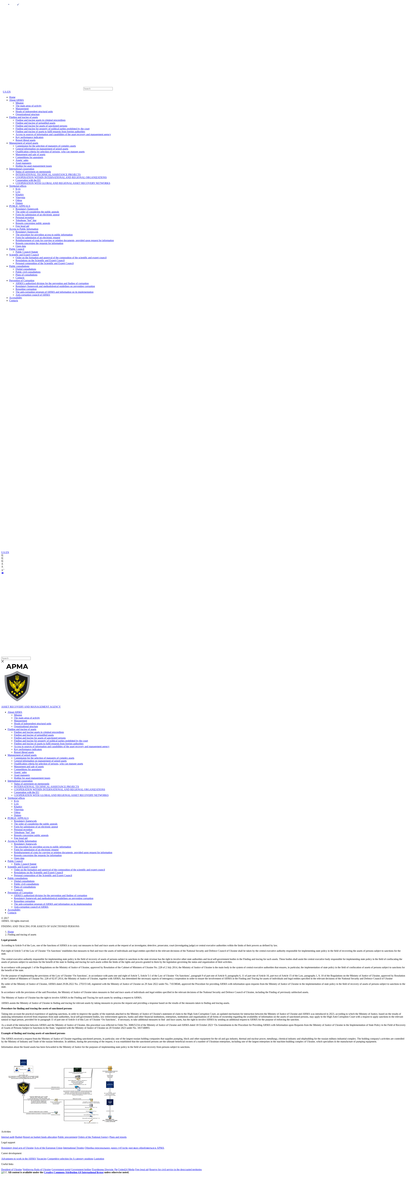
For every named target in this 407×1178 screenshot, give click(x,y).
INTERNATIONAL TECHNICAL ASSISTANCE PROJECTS (48, 174)
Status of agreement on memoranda (33, 171)
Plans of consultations (26, 274)
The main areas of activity (28, 105)
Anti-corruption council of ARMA (33, 294)
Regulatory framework (27, 209)
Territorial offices (17, 186)
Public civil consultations (28, 272)
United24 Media (126, 1169)
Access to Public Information (23, 229)
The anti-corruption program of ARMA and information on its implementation (54, 292)
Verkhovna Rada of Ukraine (37, 1169)
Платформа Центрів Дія (104, 1169)
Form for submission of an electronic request (38, 237)
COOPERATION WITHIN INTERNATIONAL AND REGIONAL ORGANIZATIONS (61, 177)
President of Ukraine (11, 1169)
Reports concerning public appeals (33, 223)
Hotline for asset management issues (34, 166)
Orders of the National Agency (93, 1137)
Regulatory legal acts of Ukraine (17, 1147)
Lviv (18, 191)
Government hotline (81, 1169)
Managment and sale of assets (30, 154)
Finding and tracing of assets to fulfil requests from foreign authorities (50, 131)
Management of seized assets (23, 143)
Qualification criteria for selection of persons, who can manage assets (50, 151)
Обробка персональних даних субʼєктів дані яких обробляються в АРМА (124, 1147)
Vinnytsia (20, 197)
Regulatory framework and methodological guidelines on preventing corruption (55, 286)
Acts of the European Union (48, 1147)
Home (12, 97)
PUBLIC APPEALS (19, 206)
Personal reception (25, 217)
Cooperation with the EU (28, 180)
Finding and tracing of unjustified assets (35, 123)
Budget (18, 1137)
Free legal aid (22, 226)
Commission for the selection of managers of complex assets (46, 146)
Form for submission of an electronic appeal (37, 214)
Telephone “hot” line (26, 220)
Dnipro (19, 203)
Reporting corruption (26, 289)
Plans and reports (118, 1137)
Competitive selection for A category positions (70, 1158)
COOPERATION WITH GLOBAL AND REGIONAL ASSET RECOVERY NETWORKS (63, 183)
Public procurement (67, 1137)
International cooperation (21, 168)
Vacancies (42, 1158)
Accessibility (15, 297)
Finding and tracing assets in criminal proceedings (41, 120)
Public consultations (19, 266)
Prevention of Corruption (21, 280)
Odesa (19, 200)
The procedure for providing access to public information (44, 234)
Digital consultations (26, 269)
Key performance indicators (29, 137)
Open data (21, 246)
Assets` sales (22, 160)
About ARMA (16, 100)
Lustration (99, 1158)
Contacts (20, 277)
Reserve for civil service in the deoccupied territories (175, 1169)
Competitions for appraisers (29, 157)
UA (5, 91)
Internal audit (7, 1137)
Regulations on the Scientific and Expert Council (40, 260)
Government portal (61, 1169)
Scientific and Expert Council (24, 254)
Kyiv (18, 188)
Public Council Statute (27, 251)
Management (22, 108)
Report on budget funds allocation (40, 1137)
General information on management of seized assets (42, 148)
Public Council (16, 249)
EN (9, 91)
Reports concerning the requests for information (39, 243)
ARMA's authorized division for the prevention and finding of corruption (52, 283)
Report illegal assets (25, 140)
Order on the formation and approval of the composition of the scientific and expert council (61, 257)
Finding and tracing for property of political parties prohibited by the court (53, 128)
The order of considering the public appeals (37, 211)
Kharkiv (20, 194)
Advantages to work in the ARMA (18, 1158)
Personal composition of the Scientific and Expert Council (45, 263)
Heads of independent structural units (34, 111)
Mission (20, 103)
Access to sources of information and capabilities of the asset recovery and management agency (63, 134)
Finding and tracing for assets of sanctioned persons (41, 125)
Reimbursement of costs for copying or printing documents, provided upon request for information (65, 240)
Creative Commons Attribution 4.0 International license (74, 1172)
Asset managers (23, 163)
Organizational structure (28, 114)
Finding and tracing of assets (23, 117)
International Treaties (73, 1147)
